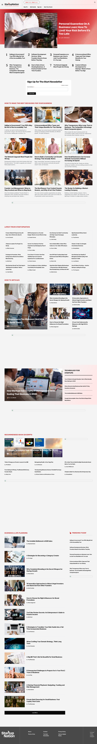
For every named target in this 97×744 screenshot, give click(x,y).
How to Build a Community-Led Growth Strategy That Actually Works (48, 158)
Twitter (91, 733)
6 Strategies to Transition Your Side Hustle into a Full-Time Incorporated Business (45, 628)
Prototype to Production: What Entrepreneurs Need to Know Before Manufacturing (14, 256)
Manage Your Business (12, 386)
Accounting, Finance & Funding (14, 315)
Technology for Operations (24, 386)
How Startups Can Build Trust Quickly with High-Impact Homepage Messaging (59, 234)
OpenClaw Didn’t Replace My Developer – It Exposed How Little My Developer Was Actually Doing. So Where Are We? (59, 267)
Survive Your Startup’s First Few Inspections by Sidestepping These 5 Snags (37, 245)
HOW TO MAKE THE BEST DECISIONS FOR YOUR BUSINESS (28, 103)
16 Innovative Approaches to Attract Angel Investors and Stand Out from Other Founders (81, 300)
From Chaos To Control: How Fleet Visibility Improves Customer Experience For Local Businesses (36, 256)
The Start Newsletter (46, 734)
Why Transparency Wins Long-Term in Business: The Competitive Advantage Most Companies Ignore (78, 127)
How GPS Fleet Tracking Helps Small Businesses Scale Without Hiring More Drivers (59, 256)
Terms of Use (31, 734)
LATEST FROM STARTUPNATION (17, 227)
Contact (45, 731)
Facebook (92, 732)
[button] (2, 4)
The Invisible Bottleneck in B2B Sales (73, 393)
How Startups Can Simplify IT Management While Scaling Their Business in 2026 (80, 256)
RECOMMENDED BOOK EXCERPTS (18, 435)
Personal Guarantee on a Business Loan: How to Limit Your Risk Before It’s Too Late (74, 28)
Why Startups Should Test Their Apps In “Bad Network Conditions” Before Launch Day (15, 267)
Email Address (30, 86)
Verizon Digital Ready (62, 734)
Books (9, 446)
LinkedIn (92, 735)
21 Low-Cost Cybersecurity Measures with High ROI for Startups (80, 324)
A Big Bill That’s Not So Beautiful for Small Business (44, 657)
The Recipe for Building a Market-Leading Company (76, 189)
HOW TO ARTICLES (12, 280)
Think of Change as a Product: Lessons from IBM (16, 462)
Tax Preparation (25, 315)
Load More (35, 712)
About (29, 731)
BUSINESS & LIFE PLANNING (16, 533)
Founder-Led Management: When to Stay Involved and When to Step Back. (18, 189)
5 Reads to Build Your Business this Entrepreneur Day (78, 471)
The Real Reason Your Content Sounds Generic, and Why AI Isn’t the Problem (48, 189)
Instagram (92, 736)
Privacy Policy (62, 731)
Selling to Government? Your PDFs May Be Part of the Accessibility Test (18, 126)
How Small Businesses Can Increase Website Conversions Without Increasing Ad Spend (77, 159)
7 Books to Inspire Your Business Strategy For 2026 (32, 450)
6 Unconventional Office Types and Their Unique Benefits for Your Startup (48, 126)
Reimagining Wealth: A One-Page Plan (44, 462)
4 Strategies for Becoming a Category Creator (43, 556)
